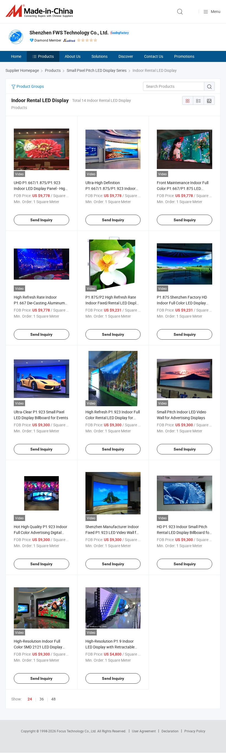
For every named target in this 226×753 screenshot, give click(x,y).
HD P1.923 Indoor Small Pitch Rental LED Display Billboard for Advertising (184, 532)
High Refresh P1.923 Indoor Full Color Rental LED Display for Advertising (112, 417)
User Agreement (144, 731)
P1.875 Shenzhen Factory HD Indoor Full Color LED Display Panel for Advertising (182, 302)
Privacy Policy (194, 731)
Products (46, 56)
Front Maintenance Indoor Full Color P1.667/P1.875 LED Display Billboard (182, 188)
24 (30, 699)
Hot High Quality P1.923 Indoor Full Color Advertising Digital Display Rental (40, 532)
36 (41, 699)
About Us (72, 56)
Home (16, 56)
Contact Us (153, 56)
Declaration (170, 731)
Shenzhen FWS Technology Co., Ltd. (69, 33)
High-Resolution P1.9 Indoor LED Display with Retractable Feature (109, 647)
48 (53, 699)
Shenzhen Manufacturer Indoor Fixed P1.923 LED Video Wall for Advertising (112, 532)
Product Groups (30, 86)
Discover (126, 56)
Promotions (184, 56)
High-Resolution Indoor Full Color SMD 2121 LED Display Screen (38, 647)
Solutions (99, 56)
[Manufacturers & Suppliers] (40, 10)
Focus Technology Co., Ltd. (77, 731)
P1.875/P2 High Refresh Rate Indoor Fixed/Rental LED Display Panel (112, 302)
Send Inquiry (41, 220)
